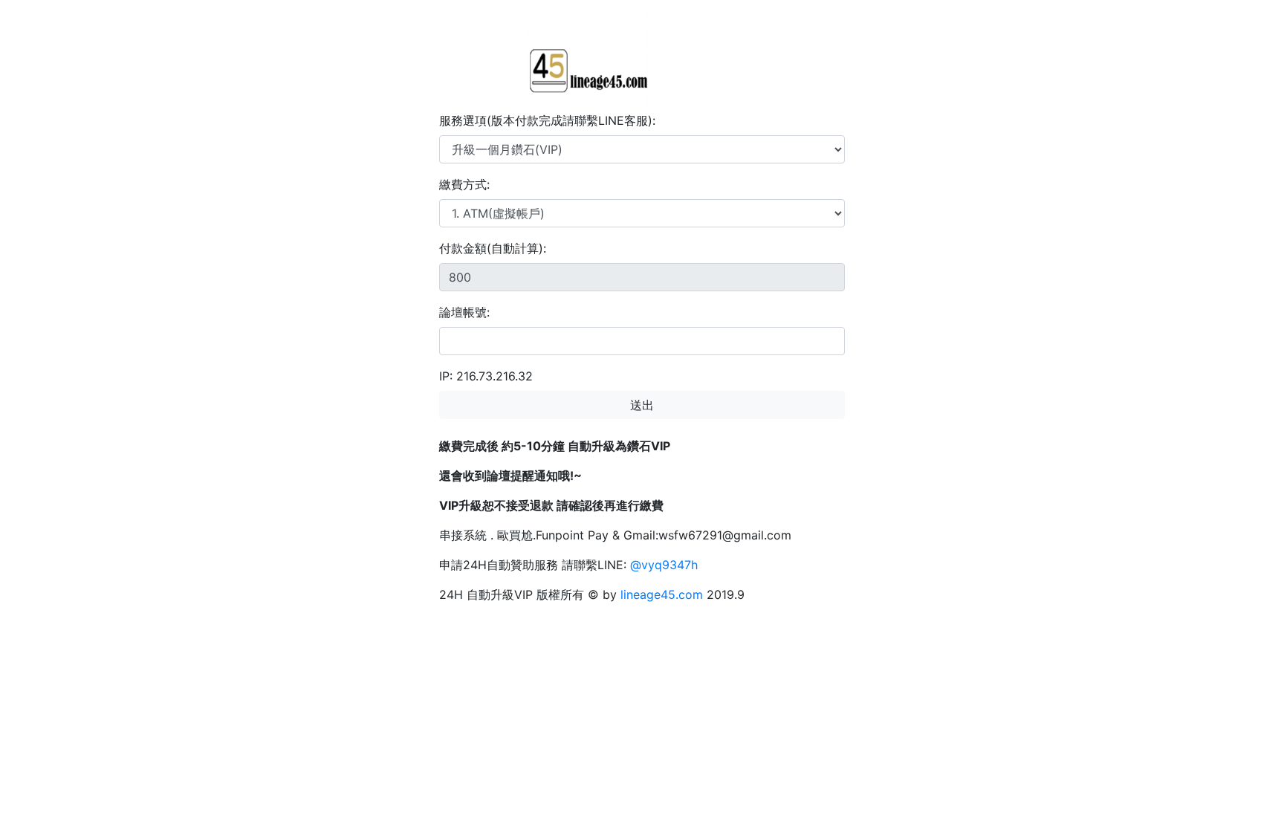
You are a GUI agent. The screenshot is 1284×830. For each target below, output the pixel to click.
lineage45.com (661, 594)
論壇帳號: (464, 312)
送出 (642, 405)
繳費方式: (464, 184)
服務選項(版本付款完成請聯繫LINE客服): (547, 120)
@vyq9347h (664, 564)
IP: (446, 376)
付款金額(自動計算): (492, 248)
